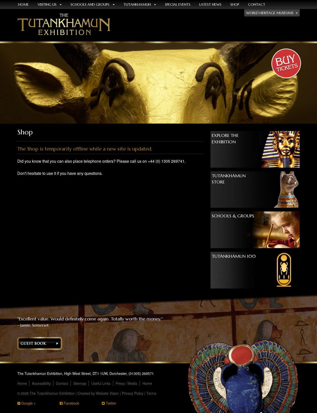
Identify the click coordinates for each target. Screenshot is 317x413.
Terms (151, 393)
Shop (234, 4)
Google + (28, 403)
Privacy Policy (132, 393)
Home (22, 383)
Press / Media (126, 383)
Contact (256, 4)
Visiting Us (47, 4)
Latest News (210, 4)
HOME (23, 4)
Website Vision (107, 393)
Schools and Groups (90, 4)
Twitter (110, 403)
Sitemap (79, 383)
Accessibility (41, 383)
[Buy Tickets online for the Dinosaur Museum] (286, 64)
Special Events (177, 4)
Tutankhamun (138, 4)
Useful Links (100, 383)
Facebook (71, 403)
